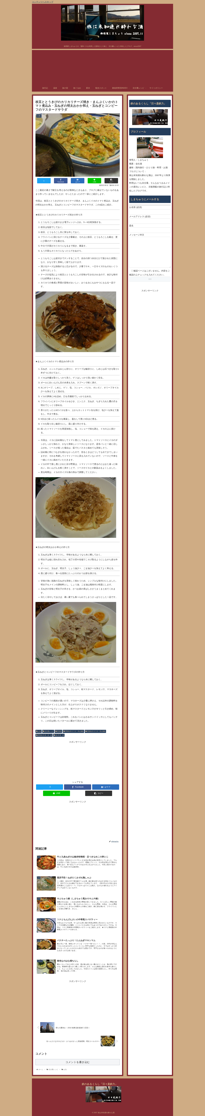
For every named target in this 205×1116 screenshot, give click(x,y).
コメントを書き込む (77, 1062)
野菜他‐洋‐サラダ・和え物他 (96, 731)
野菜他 (59, 731)
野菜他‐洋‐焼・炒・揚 (45, 735)
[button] (111, 180)
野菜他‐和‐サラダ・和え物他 (74, 731)
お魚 (39, 731)
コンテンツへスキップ (42, 2)
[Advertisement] (102, 66)
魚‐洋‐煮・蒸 (60, 735)
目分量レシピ (49, 731)
